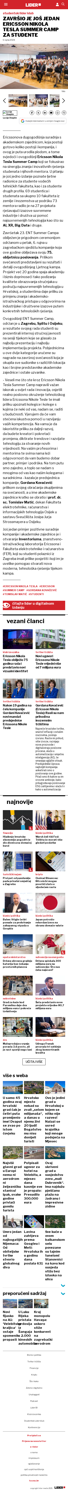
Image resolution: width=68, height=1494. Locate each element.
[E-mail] (51, 112)
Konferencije (34, 1427)
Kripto (34, 1374)
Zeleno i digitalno (34, 1388)
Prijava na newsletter (34, 1441)
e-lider (34, 1446)
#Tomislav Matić (15, 594)
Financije (34, 1368)
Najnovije (20, 801)
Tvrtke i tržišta (34, 1361)
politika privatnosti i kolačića (34, 1475)
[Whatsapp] (57, 112)
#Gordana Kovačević (41, 590)
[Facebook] (32, 112)
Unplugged (34, 1394)
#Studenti (36, 594)
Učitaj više (34, 1062)
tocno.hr (34, 1480)
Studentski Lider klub (34, 1420)
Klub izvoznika (34, 1414)
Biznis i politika (34, 1355)
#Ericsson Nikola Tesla (20, 586)
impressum (34, 1458)
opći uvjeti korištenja (34, 1469)
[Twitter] (38, 112)
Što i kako (34, 1381)
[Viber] (64, 112)
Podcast (34, 1401)
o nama (34, 1452)
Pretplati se (34, 1435)
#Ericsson (47, 586)
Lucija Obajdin (10, 118)
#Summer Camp (14, 590)
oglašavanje (34, 1463)
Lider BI (34, 1407)
